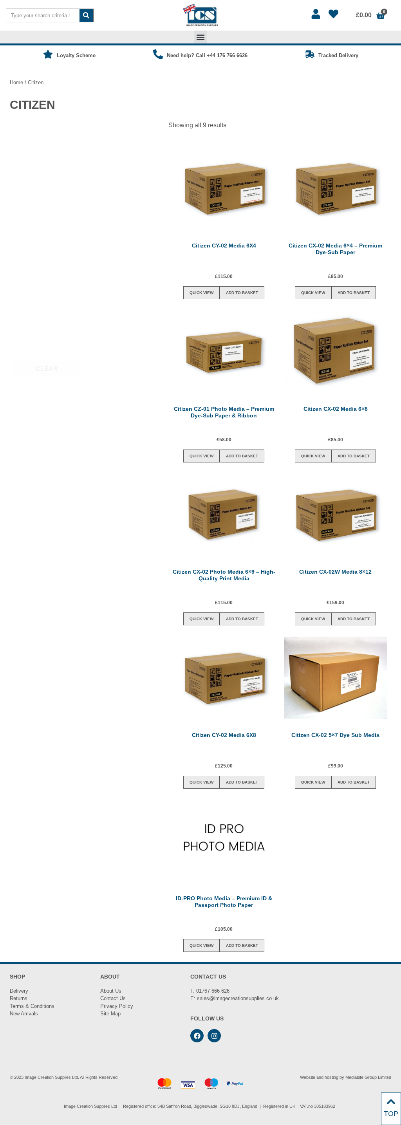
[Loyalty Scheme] (48, 54)
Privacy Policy (116, 1006)
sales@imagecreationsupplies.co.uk (238, 998)
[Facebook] (197, 1035)
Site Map (110, 1014)
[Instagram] (214, 1035)
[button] (200, 37)
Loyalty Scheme (76, 55)
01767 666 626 (212, 991)
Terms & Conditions (32, 1006)
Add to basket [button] (242, 293)
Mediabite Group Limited (368, 1077)
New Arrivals (24, 1014)
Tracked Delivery (338, 55)
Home (16, 82)
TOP (391, 1114)
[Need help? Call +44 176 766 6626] (158, 54)
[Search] (86, 15)
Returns (18, 998)
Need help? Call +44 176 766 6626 (207, 55)
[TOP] (391, 1102)
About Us (110, 991)
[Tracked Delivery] (309, 54)
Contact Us (113, 998)
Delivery (19, 991)
